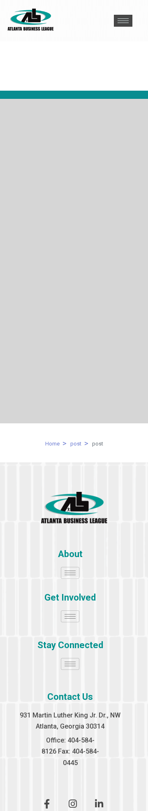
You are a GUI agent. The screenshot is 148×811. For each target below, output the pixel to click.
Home (52, 444)
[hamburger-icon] (123, 21)
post (75, 444)
